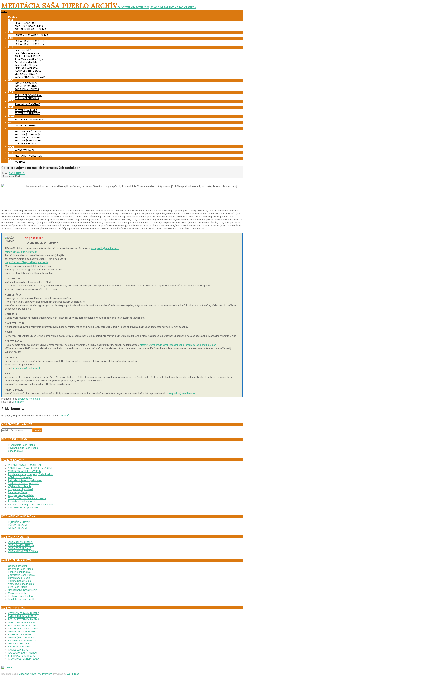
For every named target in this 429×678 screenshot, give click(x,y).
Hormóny (18, 401)
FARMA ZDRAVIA (17, 527)
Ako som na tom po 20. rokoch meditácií (30, 504)
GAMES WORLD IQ (18, 649)
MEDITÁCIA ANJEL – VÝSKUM (24, 471)
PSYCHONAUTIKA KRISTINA (23, 628)
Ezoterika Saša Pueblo (20, 596)
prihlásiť (64, 415)
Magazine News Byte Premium (35, 673)
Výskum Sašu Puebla (19, 486)
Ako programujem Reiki (21, 495)
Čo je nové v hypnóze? (20, 489)
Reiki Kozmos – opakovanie (23, 507)
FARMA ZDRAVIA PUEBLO (22, 616)
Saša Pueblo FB (16, 450)
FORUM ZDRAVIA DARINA (22, 625)
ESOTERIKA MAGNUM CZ (22, 640)
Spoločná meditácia (29, 398)
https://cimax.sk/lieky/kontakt (21, 252)
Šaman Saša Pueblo (19, 577)
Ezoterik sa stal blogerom (22, 501)
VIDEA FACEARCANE (19, 548)
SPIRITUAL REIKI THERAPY (23, 655)
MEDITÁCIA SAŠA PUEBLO (22, 631)
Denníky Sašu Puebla (19, 571)
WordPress (73, 673)
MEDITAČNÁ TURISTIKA (21, 637)
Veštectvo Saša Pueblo (21, 583)
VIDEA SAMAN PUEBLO (21, 545)
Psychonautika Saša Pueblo (23, 447)
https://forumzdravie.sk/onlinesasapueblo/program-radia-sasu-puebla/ (178, 345)
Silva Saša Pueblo (17, 586)
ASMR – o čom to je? (20, 477)
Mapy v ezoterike (17, 593)
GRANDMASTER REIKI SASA (23, 658)
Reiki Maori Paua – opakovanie (25, 480)
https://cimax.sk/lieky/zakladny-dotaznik (26, 262)
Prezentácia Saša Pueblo (22, 444)
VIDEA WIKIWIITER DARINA (23, 551)
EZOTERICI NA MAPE (19, 634)
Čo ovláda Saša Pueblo (21, 568)
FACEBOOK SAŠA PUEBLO (22, 652)
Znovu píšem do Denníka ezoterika (27, 498)
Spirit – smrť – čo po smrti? (23, 483)
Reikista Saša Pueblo (19, 580)
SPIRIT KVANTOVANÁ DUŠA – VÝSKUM (30, 468)
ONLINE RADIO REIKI (19, 643)
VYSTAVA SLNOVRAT (20, 646)
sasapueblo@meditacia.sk (105, 248)
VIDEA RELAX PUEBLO (20, 542)
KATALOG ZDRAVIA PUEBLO (23, 613)
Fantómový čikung (18, 492)
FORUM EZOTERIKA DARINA (23, 619)
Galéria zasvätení (17, 565)
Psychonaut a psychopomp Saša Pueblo (30, 474)
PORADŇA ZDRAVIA (19, 521)
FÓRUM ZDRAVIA (17, 524)
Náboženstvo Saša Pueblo (22, 590)
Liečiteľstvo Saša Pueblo (21, 599)
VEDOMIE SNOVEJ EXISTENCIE (25, 465)
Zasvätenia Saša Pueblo (21, 574)
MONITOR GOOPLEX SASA (22, 622)
